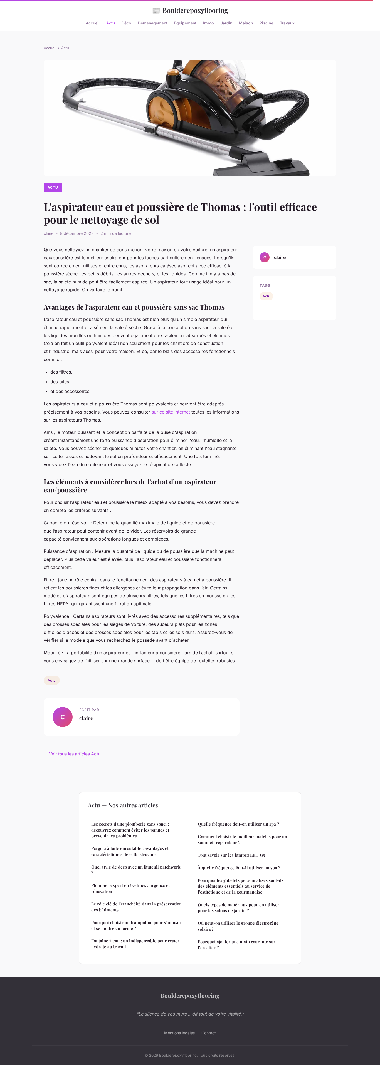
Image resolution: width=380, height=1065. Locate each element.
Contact (208, 1033)
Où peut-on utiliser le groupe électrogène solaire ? (238, 926)
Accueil (93, 23)
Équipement (185, 23)
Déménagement (152, 23)
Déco (126, 23)
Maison (246, 23)
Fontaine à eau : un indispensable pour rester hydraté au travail (135, 943)
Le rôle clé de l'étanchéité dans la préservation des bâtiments (136, 906)
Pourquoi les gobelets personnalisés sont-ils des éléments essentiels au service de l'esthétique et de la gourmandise (240, 886)
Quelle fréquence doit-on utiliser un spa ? (238, 824)
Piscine (266, 23)
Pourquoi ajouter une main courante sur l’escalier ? (236, 944)
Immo (208, 23)
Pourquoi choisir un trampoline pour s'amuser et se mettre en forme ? (136, 925)
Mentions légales (179, 1033)
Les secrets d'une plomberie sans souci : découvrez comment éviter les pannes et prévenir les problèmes (130, 830)
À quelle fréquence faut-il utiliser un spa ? (239, 867)
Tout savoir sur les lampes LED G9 (231, 855)
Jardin (226, 23)
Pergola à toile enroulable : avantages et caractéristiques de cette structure (130, 851)
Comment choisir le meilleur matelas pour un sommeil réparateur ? (242, 839)
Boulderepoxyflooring (190, 10)
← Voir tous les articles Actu (72, 754)
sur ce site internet (171, 412)
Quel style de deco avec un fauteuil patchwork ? (136, 869)
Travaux (287, 23)
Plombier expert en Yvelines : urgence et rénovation (130, 888)
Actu (110, 23)
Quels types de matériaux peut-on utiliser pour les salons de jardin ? (238, 907)
